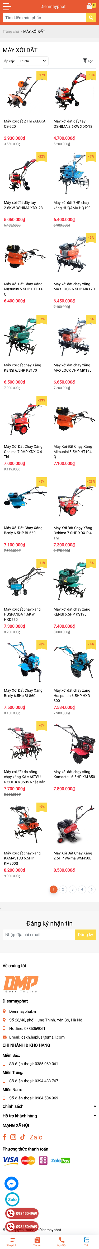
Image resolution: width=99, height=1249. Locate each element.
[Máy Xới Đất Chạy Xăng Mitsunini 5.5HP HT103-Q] (25, 255)
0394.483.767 (46, 1081)
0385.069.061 (46, 1063)
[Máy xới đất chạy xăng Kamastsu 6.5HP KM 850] (74, 743)
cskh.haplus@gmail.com (43, 1037)
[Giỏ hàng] (90, 6)
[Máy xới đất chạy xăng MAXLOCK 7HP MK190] (74, 337)
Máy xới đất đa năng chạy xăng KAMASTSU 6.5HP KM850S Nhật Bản (24, 777)
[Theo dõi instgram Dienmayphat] (13, 1137)
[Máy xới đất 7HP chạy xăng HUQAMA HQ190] (74, 174)
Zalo (36, 1137)
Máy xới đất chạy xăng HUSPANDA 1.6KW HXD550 (22, 614)
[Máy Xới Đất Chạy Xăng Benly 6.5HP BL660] (25, 499)
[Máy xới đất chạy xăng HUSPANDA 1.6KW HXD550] (25, 581)
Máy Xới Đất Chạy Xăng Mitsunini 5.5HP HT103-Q (23, 289)
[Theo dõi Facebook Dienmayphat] (4, 1137)
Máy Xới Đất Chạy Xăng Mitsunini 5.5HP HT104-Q (73, 451)
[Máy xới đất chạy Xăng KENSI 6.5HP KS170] (25, 337)
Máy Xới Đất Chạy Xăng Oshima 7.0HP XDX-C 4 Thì (23, 451)
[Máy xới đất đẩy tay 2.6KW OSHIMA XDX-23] (25, 174)
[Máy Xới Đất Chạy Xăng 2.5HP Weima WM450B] (74, 825)
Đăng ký (85, 934)
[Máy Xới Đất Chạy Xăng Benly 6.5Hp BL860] (25, 662)
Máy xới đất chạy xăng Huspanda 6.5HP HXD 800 (72, 695)
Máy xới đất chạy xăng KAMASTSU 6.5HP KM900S (22, 858)
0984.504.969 (46, 1098)
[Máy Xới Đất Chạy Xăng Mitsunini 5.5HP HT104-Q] (74, 418)
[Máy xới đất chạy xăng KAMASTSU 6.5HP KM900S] (25, 825)
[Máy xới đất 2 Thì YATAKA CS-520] (25, 93)
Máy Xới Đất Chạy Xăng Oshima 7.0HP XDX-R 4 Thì (73, 533)
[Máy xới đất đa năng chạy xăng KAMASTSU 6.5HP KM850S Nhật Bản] (25, 743)
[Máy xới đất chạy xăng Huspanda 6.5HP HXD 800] (74, 662)
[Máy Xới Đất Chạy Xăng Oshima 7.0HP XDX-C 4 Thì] (25, 418)
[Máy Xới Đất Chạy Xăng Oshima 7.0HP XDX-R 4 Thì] (74, 499)
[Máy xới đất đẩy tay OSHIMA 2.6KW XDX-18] (74, 93)
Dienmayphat (49, 6)
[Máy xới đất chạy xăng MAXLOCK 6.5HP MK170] (74, 255)
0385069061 (34, 1028)
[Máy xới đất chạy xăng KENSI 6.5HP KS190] (74, 581)
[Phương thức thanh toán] (36, 1160)
